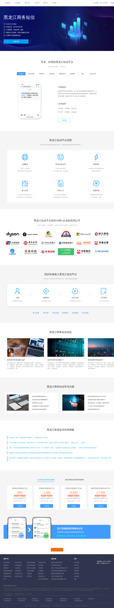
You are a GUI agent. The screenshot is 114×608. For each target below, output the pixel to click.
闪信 (5, 579)
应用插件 (76, 571)
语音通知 (17, 568)
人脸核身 (29, 573)
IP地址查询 (41, 576)
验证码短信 (7, 562)
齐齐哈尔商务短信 (22, 598)
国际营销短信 (7, 576)
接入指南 (36, 313)
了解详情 (64, 120)
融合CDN (40, 573)
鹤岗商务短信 (49, 598)
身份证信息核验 (31, 562)
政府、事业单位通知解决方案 (59, 568)
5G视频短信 (18, 565)
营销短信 (6, 568)
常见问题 (85, 313)
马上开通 (57, 550)
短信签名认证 (19, 573)
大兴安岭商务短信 (78, 600)
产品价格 (36, 3)
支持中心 (45, 3)
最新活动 (7, 3)
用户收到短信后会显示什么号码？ (97, 396)
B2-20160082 (68, 605)
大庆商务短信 (77, 598)
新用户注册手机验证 (57, 562)
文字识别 (29, 576)
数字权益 (40, 565)
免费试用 (16, 41)
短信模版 (76, 576)
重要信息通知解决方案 (57, 573)
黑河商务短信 (49, 600)
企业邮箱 (40, 571)
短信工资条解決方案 (57, 576)
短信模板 (75, 313)
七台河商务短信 (21, 600)
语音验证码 (18, 571)
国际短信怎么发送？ (37, 403)
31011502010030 (84, 605)
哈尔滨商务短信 (7, 598)
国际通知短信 (7, 573)
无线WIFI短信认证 (56, 565)
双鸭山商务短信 (63, 598)
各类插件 (65, 313)
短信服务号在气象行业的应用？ (41, 406)
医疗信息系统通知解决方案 (58, 571)
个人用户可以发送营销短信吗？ (96, 406)
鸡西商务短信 (35, 598)
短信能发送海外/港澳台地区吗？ (97, 399)
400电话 (40, 568)
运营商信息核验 (31, 565)
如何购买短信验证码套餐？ (39, 409)
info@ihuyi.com (105, 563)
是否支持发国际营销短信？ (39, 396)
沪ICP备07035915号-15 (46, 605)
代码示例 (55, 313)
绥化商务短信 (63, 600)
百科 (75, 579)
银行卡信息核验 (31, 568)
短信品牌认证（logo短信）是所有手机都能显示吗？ (99, 403)
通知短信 (6, 565)
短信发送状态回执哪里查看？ (40, 399)
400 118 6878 (104, 3)
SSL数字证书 (42, 562)
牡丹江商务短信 (35, 600)
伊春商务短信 (91, 598)
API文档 (46, 313)
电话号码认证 (19, 576)
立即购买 (19, 506)
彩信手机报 (18, 562)
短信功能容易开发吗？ (94, 409)
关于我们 (54, 3)
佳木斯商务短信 (7, 600)
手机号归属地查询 (43, 579)
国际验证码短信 (8, 571)
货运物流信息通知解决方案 (58, 579)
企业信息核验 (30, 571)
